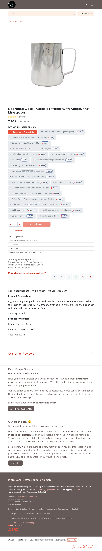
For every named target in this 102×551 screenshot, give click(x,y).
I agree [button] (89, 547)
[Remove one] (10, 224)
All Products (17, 21)
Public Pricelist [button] (85, 13)
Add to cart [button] (38, 224)
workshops (78, 489)
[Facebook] (54, 277)
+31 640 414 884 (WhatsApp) (22, 522)
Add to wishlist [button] (17, 231)
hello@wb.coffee (17, 525)
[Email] (91, 277)
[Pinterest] (83, 277)
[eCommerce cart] (86, 4)
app (9, 518)
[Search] (73, 13)
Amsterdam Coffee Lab (27, 496)
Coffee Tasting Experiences (44, 489)
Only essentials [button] (78, 547)
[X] (61, 277)
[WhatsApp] (76, 277)
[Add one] (19, 224)
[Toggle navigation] (91, 4)
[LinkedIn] (69, 277)
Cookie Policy (72, 540)
